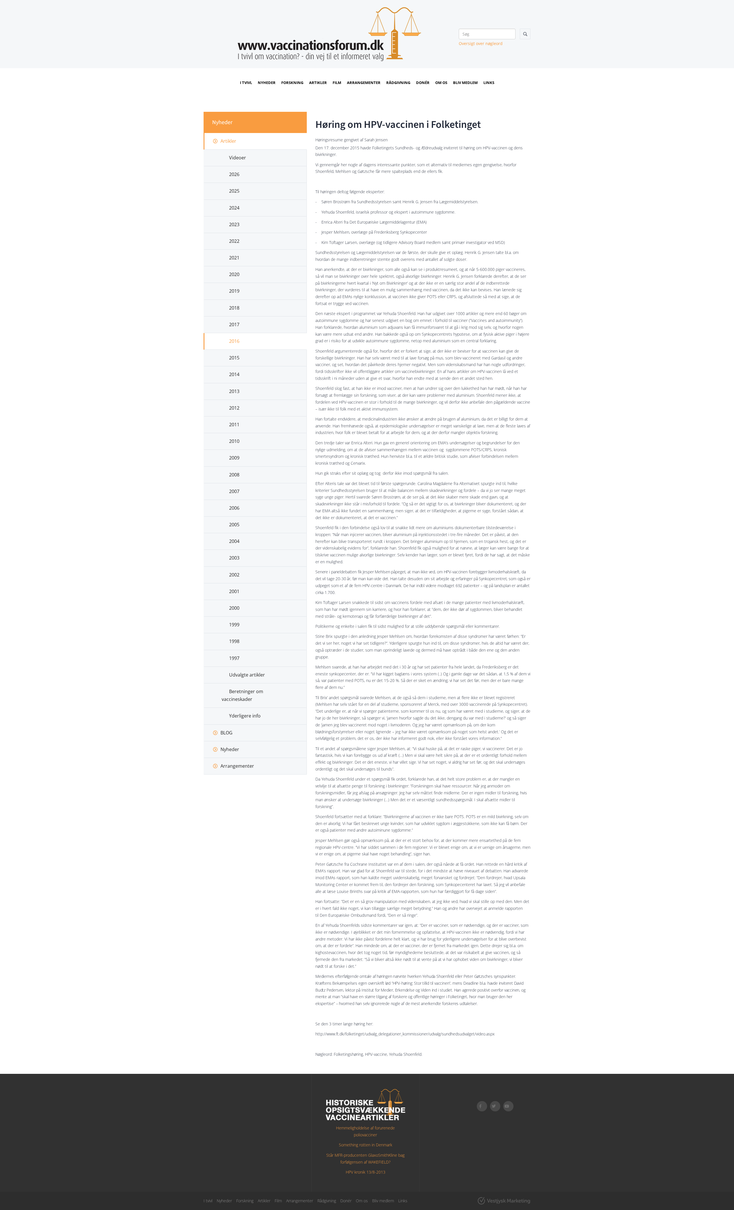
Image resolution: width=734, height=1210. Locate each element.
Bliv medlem (465, 82)
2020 (234, 274)
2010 (234, 441)
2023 (234, 224)
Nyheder (267, 82)
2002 (234, 575)
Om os (441, 82)
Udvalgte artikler (247, 675)
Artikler (318, 82)
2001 (234, 591)
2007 (234, 491)
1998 (234, 641)
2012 (234, 408)
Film (337, 82)
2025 (234, 191)
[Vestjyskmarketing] (503, 1201)
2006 (234, 508)
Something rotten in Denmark (365, 1145)
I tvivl (246, 82)
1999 (234, 624)
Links (488, 82)
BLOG (226, 733)
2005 (234, 524)
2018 (234, 308)
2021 (234, 258)
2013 (234, 391)
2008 (234, 475)
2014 (234, 374)
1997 (234, 658)
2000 (234, 608)
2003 (234, 558)
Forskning (292, 82)
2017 (234, 324)
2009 (234, 458)
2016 (234, 341)
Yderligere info (245, 716)
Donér (423, 82)
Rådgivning (398, 82)
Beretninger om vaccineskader (242, 695)
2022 (234, 241)
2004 (234, 541)
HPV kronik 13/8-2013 (365, 1172)
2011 (234, 424)
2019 (234, 291)
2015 (234, 358)
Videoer (237, 158)
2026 (234, 174)
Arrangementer (363, 82)
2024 (234, 208)
